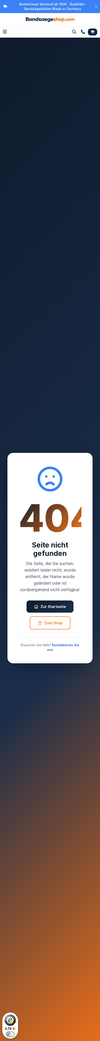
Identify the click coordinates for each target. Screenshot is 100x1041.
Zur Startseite (53, 606)
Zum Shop (53, 623)
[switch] (10, 1034)
